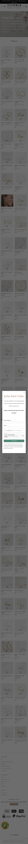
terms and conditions (17, 430)
